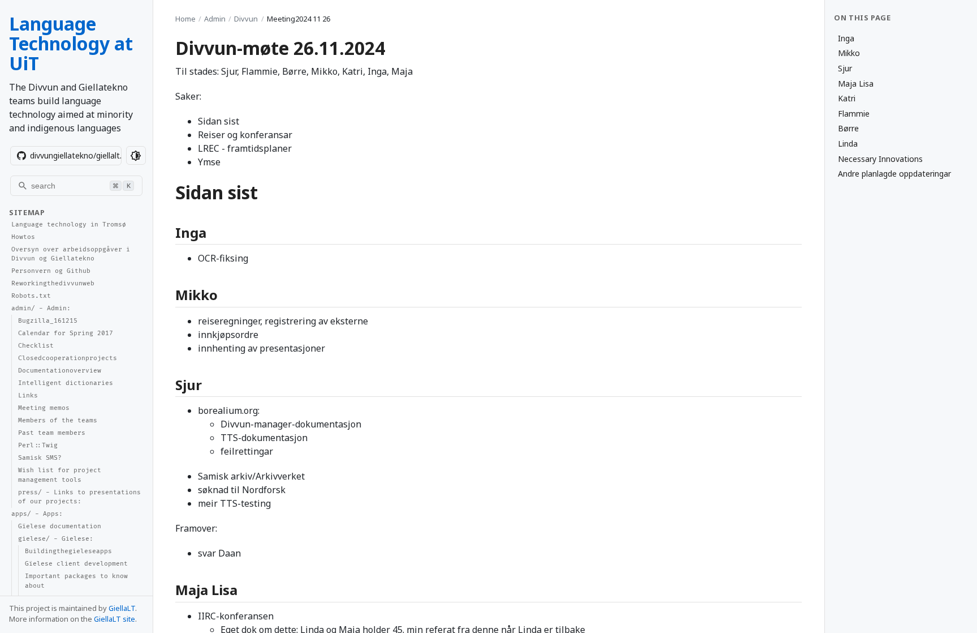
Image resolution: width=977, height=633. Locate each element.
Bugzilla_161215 (47, 320)
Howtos (23, 237)
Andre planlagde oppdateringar (894, 173)
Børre (848, 128)
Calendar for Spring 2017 (65, 333)
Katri (846, 98)
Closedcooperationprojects (67, 358)
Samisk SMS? (40, 457)
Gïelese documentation (59, 526)
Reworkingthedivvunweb (52, 283)
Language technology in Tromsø (68, 224)
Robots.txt (31, 296)
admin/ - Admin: (41, 308)
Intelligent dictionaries (65, 383)
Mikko (849, 53)
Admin (215, 19)
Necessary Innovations (880, 158)
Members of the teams (57, 420)
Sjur (845, 68)
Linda (848, 143)
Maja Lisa (856, 83)
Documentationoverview (59, 370)
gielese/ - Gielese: (55, 538)
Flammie (854, 113)
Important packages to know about (76, 580)
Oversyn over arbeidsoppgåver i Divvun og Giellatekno (70, 254)
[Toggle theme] (136, 155)
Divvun (246, 19)
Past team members (51, 433)
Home (185, 19)
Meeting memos (44, 408)
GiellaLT (122, 608)
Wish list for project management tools (59, 475)
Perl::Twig (38, 445)
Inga (846, 38)
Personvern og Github (50, 271)
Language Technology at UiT (71, 43)
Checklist (36, 345)
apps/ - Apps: (37, 513)
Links (28, 395)
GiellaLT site (114, 619)
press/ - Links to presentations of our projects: (79, 497)
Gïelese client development (76, 563)
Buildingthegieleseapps (68, 551)
